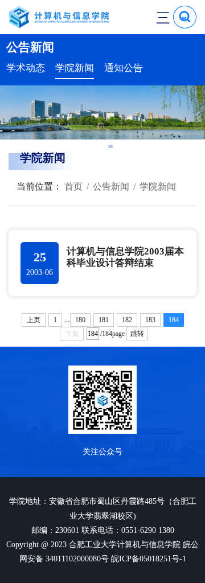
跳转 (137, 334)
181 (104, 320)
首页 (72, 186)
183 (150, 320)
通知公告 (123, 68)
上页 (33, 320)
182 (127, 320)
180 (80, 320)
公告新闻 (111, 186)
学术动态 (25, 68)
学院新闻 (74, 68)
